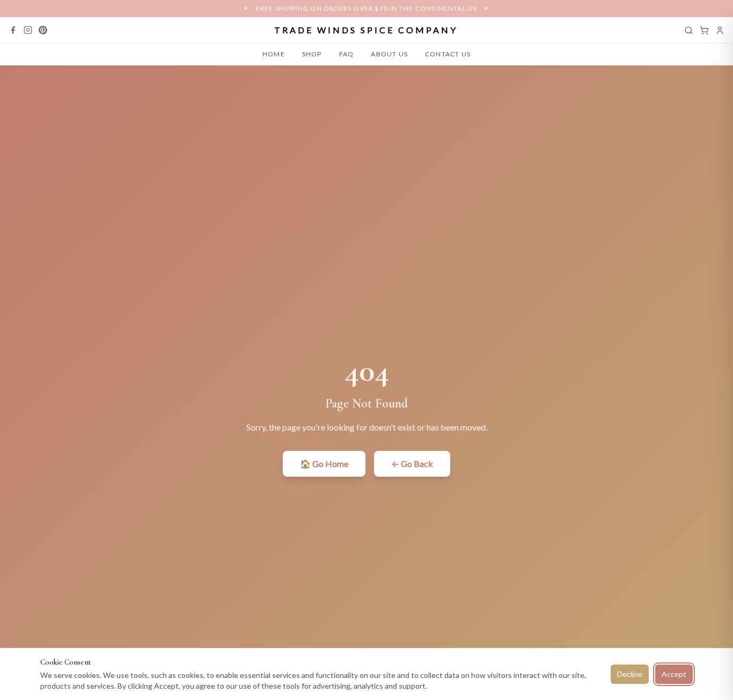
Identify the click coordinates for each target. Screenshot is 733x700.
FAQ (346, 54)
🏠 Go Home (324, 463)
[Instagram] (28, 30)
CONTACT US (448, 54)
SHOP (312, 54)
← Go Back (412, 463)
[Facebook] (13, 30)
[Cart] (704, 30)
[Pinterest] (43, 30)
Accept (674, 674)
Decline (629, 674)
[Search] (688, 30)
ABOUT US (389, 54)
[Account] (719, 30)
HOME (273, 54)
